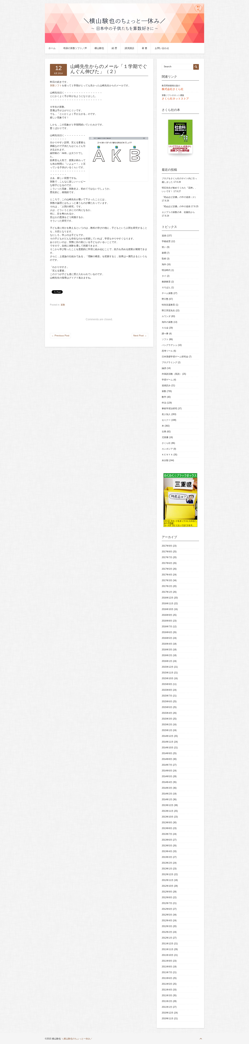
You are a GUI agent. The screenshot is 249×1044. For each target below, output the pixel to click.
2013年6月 (167, 840)
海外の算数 (167, 322)
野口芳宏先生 (168, 310)
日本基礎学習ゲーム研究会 (175, 356)
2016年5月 (167, 638)
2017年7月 (167, 557)
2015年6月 (167, 701)
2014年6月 (167, 770)
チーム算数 (167, 293)
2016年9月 (167, 615)
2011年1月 (167, 1007)
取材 (164, 258)
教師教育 (166, 281)
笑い (164, 247)
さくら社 (166, 443)
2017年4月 (167, 574)
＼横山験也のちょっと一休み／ (76, 1038)
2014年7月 (167, 765)
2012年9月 (167, 891)
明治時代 (166, 270)
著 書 (144, 48)
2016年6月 (167, 632)
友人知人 (166, 414)
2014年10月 (167, 747)
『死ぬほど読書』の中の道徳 (176, 206)
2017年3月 (167, 580)
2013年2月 (167, 863)
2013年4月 (167, 851)
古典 (164, 431)
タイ (164, 276)
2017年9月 (167, 546)
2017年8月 (167, 551)
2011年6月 (167, 978)
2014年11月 (167, 742)
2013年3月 (167, 857)
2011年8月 (167, 966)
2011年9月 (167, 961)
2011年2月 (167, 1001)
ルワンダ (166, 316)
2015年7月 (167, 695)
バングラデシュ (169, 345)
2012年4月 (167, 920)
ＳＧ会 (165, 328)
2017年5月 (167, 569)
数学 (164, 397)
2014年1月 (167, 799)
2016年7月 (167, 626)
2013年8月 (167, 828)
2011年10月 (167, 955)
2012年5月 (167, 914)
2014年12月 (167, 736)
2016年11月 (167, 603)
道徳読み (166, 385)
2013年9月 (167, 822)
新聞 (164, 253)
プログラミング (169, 362)
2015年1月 (167, 730)
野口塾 (165, 299)
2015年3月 (167, 718)
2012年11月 (167, 880)
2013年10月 (167, 816)
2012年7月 (167, 903)
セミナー (166, 420)
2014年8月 (167, 759)
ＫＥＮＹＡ (167, 454)
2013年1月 (167, 868)
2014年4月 (167, 782)
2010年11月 (167, 1018)
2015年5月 (167, 707)
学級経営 (166, 241)
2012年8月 (167, 897)
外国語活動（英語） (172, 374)
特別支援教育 (168, 304)
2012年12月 (167, 874)
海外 (164, 264)
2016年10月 (167, 609)
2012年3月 (167, 926)
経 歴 (114, 48)
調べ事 (165, 333)
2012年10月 (167, 886)
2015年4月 (167, 713)
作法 (164, 402)
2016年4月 (167, 644)
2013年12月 (167, 805)
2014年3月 (167, 788)
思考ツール (167, 351)
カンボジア (167, 449)
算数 (63, 304)
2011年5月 (167, 984)
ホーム (52, 48)
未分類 (165, 460)
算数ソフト (56, 85)
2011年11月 (167, 949)
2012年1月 (167, 938)
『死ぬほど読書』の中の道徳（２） (179, 197)
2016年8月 (167, 620)
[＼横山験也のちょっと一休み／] (124, 42)
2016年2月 (167, 655)
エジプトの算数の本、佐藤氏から (178, 212)
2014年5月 (167, 776)
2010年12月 (167, 1012)
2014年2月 (167, 793)
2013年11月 (167, 811)
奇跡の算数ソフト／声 (75, 48)
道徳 (164, 235)
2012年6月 (167, 909)
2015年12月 (167, 667)
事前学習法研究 (169, 408)
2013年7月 (167, 834)
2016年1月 (167, 661)
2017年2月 (167, 586)
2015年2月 (167, 724)
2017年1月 (167, 592)
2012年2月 (167, 932)
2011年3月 (167, 995)
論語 (164, 368)
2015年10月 (167, 678)
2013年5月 (167, 845)
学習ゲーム (167, 379)
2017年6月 (167, 563)
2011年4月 (167, 989)
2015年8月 (167, 690)
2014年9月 (167, 753)
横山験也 (99, 48)
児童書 (165, 437)
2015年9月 (167, 684)
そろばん (166, 287)
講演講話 (129, 48)
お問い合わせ (162, 48)
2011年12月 (167, 943)
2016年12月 (167, 597)
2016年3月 (167, 649)
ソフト (165, 339)
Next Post (140, 335)
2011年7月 (167, 972)
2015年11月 (167, 672)
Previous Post (60, 335)
